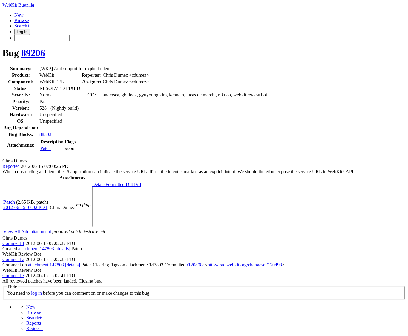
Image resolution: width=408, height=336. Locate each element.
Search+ (22, 25)
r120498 (195, 264)
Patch (45, 148)
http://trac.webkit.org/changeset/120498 (245, 264)
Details (98, 184)
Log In (22, 32)
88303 (45, 134)
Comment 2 (13, 259)
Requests (34, 328)
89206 (33, 52)
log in (36, 293)
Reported (11, 166)
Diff (137, 184)
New (19, 15)
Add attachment (36, 231)
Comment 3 (13, 275)
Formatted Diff (119, 184)
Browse (21, 20)
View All (11, 231)
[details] (62, 248)
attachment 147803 (36, 248)
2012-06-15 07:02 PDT (25, 207)
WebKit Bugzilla (18, 4)
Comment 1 (13, 243)
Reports (33, 323)
